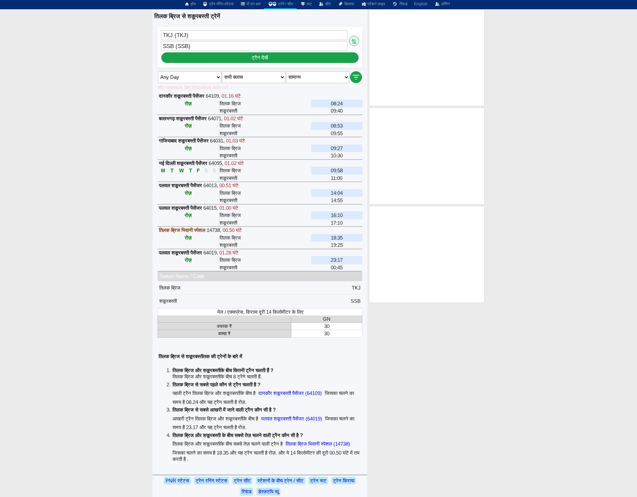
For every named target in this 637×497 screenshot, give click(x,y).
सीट (327, 4)
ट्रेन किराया (343, 480)
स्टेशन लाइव (375, 4)
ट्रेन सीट (242, 480)
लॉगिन (445, 4)
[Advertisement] (426, 57)
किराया (348, 4)
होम (193, 4)
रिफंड (402, 4)
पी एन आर (253, 4)
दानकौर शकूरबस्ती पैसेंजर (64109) (290, 393)
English (421, 4)
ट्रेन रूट (318, 480)
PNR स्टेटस (177, 480)
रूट (309, 4)
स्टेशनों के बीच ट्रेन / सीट (280, 480)
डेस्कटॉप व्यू (268, 491)
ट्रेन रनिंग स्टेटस (221, 4)
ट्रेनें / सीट (285, 4)
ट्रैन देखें (260, 57)
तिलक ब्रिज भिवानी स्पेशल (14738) (318, 444)
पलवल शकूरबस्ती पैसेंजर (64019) (291, 418)
